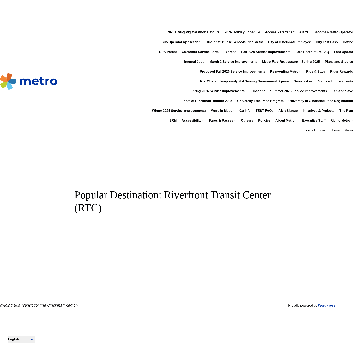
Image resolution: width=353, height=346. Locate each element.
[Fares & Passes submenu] (235, 121)
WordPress (326, 305)
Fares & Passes (221, 120)
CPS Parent (168, 52)
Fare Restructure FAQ (312, 52)
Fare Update (343, 52)
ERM (173, 120)
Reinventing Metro (284, 71)
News (348, 130)
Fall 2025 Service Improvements (265, 52)
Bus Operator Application (181, 42)
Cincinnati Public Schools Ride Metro (234, 42)
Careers (247, 120)
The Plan (346, 110)
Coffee (348, 42)
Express (229, 52)
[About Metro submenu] (296, 121)
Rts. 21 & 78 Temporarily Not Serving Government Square (244, 81)
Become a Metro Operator (333, 32)
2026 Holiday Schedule (242, 32)
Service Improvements (335, 81)
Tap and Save (342, 91)
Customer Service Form (200, 52)
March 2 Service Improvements (233, 61)
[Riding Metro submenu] (352, 121)
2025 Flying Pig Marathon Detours (193, 32)
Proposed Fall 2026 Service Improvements (232, 71)
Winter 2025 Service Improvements (179, 110)
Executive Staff (313, 120)
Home (335, 130)
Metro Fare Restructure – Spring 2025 (291, 61)
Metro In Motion (223, 110)
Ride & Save (315, 71)
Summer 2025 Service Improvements (298, 91)
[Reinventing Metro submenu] (300, 72)
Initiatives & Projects (318, 110)
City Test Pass (327, 42)
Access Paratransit (279, 32)
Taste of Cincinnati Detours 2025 (207, 101)
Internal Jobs (194, 61)
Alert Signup (288, 110)
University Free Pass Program (260, 101)
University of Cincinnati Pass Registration (320, 101)
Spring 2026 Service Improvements (217, 91)
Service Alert (303, 81)
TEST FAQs (265, 110)
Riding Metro (340, 120)
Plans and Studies (339, 61)
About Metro (285, 120)
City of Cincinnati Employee (289, 42)
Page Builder (315, 130)
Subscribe (257, 91)
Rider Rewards (341, 71)
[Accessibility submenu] (203, 121)
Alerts (303, 32)
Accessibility (191, 120)
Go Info (245, 110)
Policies (264, 120)
